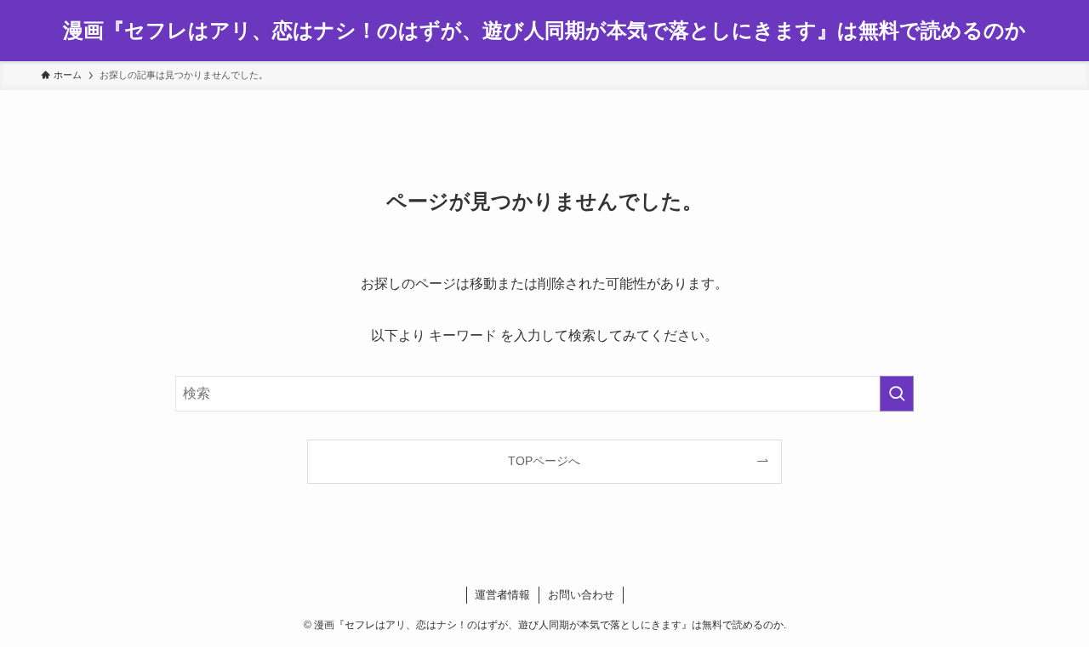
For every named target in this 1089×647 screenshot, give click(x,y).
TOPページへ (544, 461)
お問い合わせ (581, 594)
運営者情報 (502, 594)
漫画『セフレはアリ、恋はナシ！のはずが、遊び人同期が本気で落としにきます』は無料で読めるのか (544, 30)
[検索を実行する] (897, 393)
